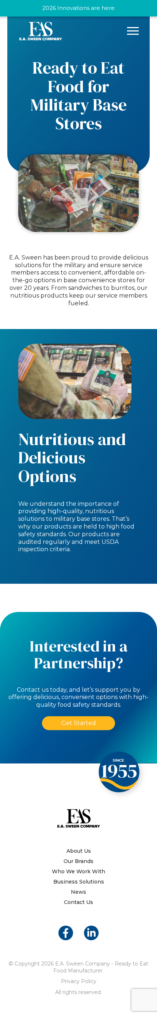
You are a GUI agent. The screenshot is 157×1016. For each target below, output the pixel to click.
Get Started (78, 723)
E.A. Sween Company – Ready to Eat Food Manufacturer (40, 31)
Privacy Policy (78, 981)
